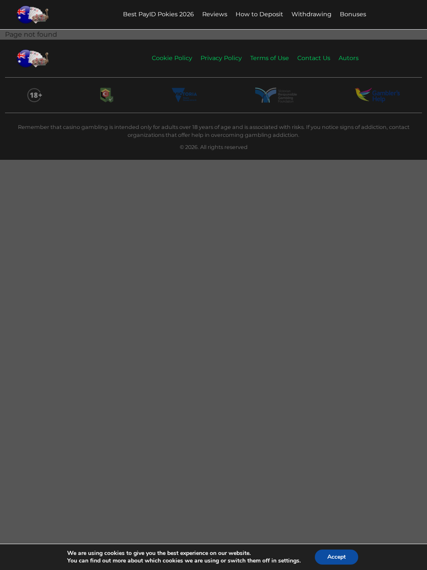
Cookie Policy (172, 58)
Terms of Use (269, 58)
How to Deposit (259, 14)
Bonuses (353, 14)
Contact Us (313, 58)
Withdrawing (311, 14)
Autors (349, 58)
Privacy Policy (221, 58)
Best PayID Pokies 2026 (158, 14)
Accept (336, 557)
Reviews (214, 14)
